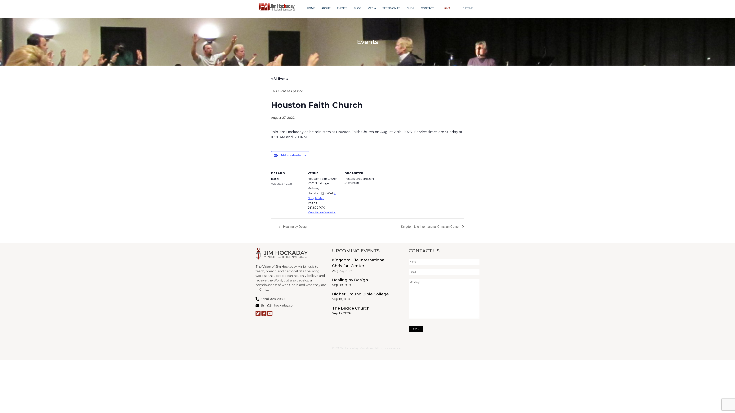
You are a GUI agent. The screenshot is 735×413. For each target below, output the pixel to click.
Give (447, 8)
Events (342, 8)
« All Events (279, 78)
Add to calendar (290, 155)
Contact (427, 8)
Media (372, 8)
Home (311, 8)
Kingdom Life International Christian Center (430, 226)
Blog (357, 8)
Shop (410, 8)
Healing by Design (295, 226)
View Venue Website (322, 212)
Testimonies (391, 8)
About (326, 8)
